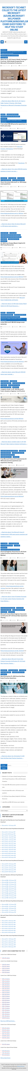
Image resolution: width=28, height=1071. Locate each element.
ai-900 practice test (6, 457)
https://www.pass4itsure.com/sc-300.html (12, 213)
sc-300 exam (21, 178)
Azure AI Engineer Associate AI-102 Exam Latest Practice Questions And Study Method (13, 553)
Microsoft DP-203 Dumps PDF (9, 864)
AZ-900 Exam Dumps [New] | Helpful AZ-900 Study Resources (13, 244)
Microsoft (3, 50)
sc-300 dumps (12, 178)
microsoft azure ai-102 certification (10, 549)
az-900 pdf (3, 239)
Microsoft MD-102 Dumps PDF (9, 904)
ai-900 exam (22, 451)
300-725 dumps (6, 1012)
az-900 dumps (4, 233)
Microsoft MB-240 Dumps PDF (9, 882)
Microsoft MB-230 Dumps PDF (9, 880)
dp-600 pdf (3, 385)
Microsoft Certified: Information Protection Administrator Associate (12, 52)
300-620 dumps (6, 1000)
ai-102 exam (4, 543)
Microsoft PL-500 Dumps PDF (9, 928)
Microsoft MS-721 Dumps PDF (9, 910)
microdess (14, 65)
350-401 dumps (6, 1028)
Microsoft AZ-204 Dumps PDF (9, 842)
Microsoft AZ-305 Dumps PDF (9, 844)
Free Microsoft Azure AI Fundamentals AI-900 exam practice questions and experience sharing (14, 461)
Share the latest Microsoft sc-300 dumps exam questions (13, 183)
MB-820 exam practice (12, 114)
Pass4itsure (21, 163)
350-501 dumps (6, 1030)
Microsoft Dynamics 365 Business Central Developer (11, 121)
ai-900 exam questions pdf (7, 455)
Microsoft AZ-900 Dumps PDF (9, 857)
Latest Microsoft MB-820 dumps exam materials (12, 323)
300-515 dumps (6, 992)
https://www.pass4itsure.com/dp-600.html (12, 418)
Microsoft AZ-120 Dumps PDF (9, 838)
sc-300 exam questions (18, 180)
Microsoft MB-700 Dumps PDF (9, 892)
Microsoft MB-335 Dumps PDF (9, 888)
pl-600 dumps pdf (13, 670)
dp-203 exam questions (18, 610)
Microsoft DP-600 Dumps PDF (9, 870)
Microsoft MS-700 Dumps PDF (9, 908)
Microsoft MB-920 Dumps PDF (9, 898)
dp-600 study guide (5, 387)
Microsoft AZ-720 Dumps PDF (9, 851)
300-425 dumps (6, 985)
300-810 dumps (6, 1018)
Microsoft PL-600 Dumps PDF (9, 930)
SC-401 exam (4, 57)
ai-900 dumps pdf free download (9, 451)
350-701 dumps (6, 1034)
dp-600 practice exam (14, 385)
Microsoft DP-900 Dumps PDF (9, 872)
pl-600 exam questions (18, 672)
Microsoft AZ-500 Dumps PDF (9, 847)
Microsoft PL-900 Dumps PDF (9, 932)
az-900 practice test (13, 239)
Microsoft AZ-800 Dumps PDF (9, 853)
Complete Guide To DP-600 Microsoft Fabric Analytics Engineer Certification (13, 390)
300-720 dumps (6, 1010)
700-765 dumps (6, 1053)
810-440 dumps (6, 1055)
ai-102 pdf (17, 545)
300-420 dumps (6, 983)
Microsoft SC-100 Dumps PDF (9, 939)
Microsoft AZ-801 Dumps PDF (9, 855)
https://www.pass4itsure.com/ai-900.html (12, 496)
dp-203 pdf (3, 612)
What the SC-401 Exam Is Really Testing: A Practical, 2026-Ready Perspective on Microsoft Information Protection (14, 61)
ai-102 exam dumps (13, 543)
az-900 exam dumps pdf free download (10, 235)
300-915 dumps (6, 970)
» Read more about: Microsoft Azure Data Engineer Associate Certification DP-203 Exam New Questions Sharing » (13, 661)
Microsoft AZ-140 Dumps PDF (9, 840)
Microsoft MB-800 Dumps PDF (9, 894)
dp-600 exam (13, 381)
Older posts (5, 765)
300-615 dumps (6, 998)
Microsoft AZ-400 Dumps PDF (9, 845)
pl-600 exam (22, 670)
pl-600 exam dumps (5, 672)
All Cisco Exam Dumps (5, 1058)
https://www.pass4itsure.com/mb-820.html (12, 361)
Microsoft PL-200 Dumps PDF (9, 922)
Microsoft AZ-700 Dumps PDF (9, 849)
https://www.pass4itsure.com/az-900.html (12, 277)
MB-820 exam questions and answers (10, 116)
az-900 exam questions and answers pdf (11, 237)
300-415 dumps (6, 981)
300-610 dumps (6, 996)
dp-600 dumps (4, 381)
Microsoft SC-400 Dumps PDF (9, 945)
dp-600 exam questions (18, 383)
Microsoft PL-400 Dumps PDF (9, 926)
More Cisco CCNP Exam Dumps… (8, 1021)
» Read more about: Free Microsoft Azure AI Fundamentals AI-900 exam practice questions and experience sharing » (14, 534)
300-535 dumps (6, 994)
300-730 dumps (6, 1014)
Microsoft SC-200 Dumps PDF (9, 941)
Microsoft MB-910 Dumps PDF (9, 896)
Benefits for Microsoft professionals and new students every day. (14, 1068)
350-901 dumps (6, 966)
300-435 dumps (6, 988)
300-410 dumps (6, 979)
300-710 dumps (6, 1006)
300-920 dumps (6, 972)
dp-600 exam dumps (5, 383)
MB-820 (3, 114)
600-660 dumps (6, 1051)
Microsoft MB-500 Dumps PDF (9, 890)
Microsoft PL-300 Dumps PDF (9, 924)
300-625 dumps (6, 1002)
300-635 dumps (6, 1004)
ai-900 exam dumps (5, 453)
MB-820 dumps (10, 313)
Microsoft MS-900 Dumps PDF (9, 912)
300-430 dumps (6, 986)
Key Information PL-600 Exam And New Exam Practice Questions (13, 677)
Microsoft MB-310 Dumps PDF (9, 884)
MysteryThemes (20, 1066)
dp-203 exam (20, 608)
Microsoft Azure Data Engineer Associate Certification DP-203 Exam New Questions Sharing (14, 616)
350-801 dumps (6, 1035)
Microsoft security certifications (9, 55)
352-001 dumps (6, 1044)
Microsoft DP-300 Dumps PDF (9, 866)
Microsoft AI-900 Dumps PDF (8, 834)
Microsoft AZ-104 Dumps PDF (9, 836)
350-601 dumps (6, 1032)
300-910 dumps (6, 968)
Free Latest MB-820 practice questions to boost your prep (14, 125)
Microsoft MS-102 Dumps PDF (9, 906)
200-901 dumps (6, 964)
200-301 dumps (6, 958)
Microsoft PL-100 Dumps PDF (9, 921)
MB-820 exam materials (6, 315)
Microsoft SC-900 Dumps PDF (9, 947)
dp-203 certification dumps (7, 608)
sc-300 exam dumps (5, 180)
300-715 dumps (6, 1008)
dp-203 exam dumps (5, 610)
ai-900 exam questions (18, 453)
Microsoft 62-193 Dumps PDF (9, 825)
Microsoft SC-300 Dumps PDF (9, 943)
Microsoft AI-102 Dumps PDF (8, 832)
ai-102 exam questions (6, 545)
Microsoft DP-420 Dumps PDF (9, 868)
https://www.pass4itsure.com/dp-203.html (12, 651)
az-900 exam (13, 233)
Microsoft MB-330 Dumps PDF (9, 886)
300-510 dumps (6, 990)
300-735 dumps (6, 1016)
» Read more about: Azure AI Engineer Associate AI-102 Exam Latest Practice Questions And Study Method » (13, 599)
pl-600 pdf (3, 674)
